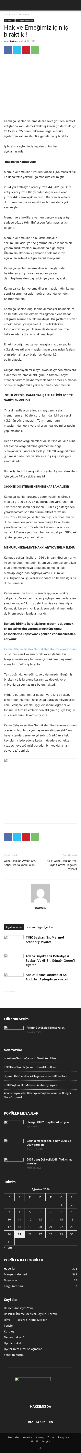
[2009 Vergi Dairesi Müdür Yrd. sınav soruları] (14, 1164)
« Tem (8, 1247)
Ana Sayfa (9, 14)
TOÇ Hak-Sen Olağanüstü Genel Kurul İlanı (30, 1067)
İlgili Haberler (14, 927)
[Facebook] (8, 50)
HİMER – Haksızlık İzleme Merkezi (26, 1320)
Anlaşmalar (64, 1437)
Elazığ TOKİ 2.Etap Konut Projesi (48, 1122)
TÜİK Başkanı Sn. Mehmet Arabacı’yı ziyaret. (31, 1085)
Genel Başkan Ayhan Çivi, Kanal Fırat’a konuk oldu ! (20, 863)
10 (9, 1219)
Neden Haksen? (14, 1337)
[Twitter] (17, 50)
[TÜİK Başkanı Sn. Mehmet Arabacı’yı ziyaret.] (14, 942)
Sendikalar (13, 1437)
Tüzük (51, 1437)
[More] (44, 50)
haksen (14, 41)
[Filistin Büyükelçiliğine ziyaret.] (14, 1032)
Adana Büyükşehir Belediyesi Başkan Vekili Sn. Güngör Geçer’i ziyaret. (50, 960)
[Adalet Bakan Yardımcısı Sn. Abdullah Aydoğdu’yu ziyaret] (14, 979)
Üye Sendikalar (14, 1343)
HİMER (34, 1441)
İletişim (9, 1325)
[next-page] (12, 993)
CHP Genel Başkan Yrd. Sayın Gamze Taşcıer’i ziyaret (62, 865)
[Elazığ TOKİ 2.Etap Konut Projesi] (14, 1127)
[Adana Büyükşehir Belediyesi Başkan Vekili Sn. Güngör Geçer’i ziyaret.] (14, 960)
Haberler (24, 14)
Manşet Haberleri (25, 20)
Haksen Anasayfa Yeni (18, 1308)
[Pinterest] (26, 50)
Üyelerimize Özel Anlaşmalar (23, 1349)
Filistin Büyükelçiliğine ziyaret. (46, 1027)
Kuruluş (9, 1331)
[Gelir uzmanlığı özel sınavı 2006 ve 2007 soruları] (14, 1146)
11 (19, 1219)
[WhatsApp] (35, 50)
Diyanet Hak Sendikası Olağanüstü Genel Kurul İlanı (35, 1076)
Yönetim (27, 1437)
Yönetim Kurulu (14, 1355)
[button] (6, 5)
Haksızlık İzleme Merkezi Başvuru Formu (30, 1314)
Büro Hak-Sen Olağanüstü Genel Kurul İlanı (30, 1058)
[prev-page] (6, 993)
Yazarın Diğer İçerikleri (40, 927)
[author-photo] (40, 902)
